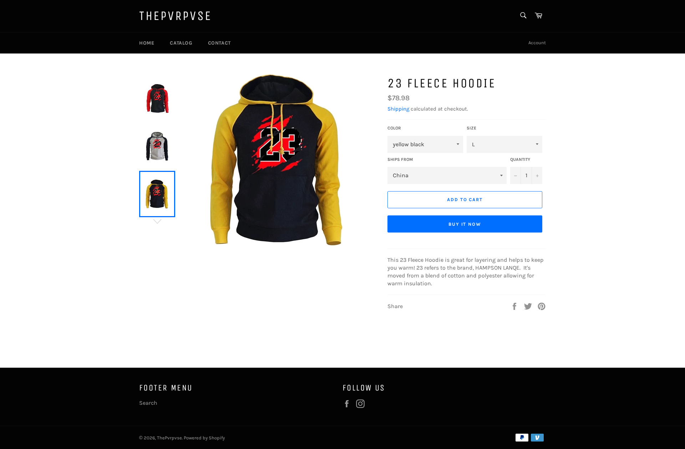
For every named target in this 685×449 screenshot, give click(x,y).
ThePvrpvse (175, 16)
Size (471, 128)
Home (146, 43)
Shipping (398, 109)
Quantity (520, 159)
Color (394, 128)
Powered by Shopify (204, 437)
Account (537, 42)
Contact (219, 43)
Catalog (181, 43)
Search (148, 402)
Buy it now (465, 224)
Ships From (400, 159)
